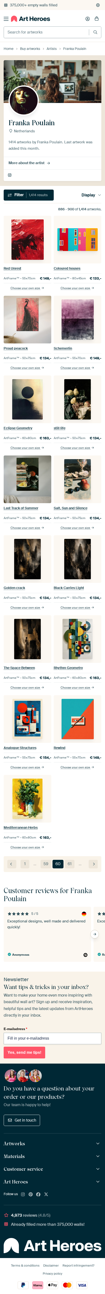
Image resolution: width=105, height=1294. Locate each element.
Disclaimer (51, 1265)
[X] (46, 1195)
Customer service (23, 1169)
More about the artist (26, 162)
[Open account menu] (87, 19)
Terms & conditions (25, 1265)
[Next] (93, 864)
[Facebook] (38, 1195)
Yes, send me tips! (24, 1052)
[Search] (95, 32)
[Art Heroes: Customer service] (98, 1169)
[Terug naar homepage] (30, 19)
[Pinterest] (30, 1195)
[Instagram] (23, 1195)
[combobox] (46, 32)
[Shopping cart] (96, 18)
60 (58, 863)
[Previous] (11, 864)
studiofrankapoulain (10, 175)
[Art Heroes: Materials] (98, 1156)
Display (88, 195)
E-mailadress (15, 1029)
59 (45, 863)
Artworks (14, 1143)
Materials (14, 1156)
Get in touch (25, 1120)
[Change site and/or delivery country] (97, 5)
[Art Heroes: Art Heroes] (98, 1182)
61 (70, 863)
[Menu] (6, 19)
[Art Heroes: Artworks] (98, 1143)
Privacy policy (52, 1273)
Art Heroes (16, 1181)
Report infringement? (78, 1265)
